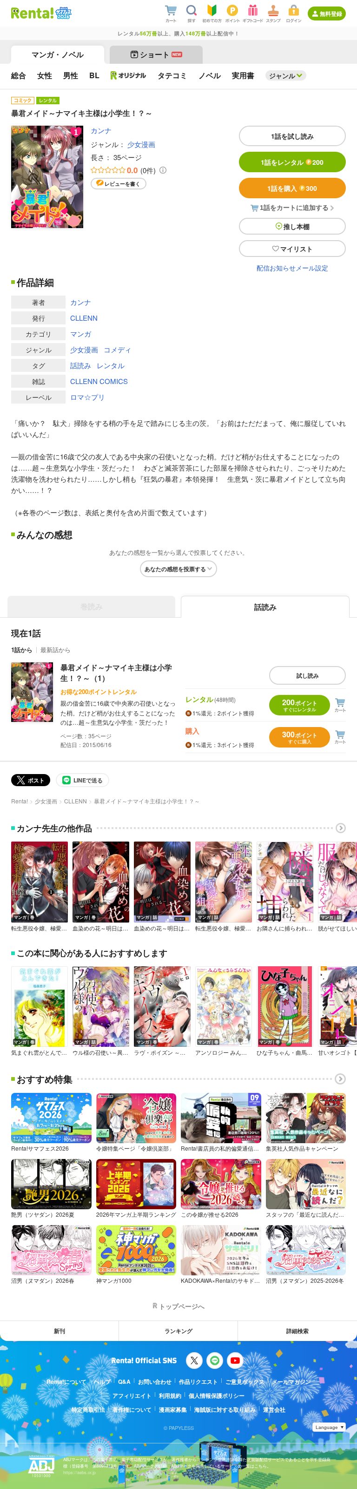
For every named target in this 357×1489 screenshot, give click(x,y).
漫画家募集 (173, 1409)
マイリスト (296, 248)
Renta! (19, 801)
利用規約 (170, 1395)
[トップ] (32, 13)
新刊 (59, 1331)
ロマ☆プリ (87, 397)
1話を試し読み (292, 136)
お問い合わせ (155, 1381)
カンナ (101, 130)
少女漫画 (141, 144)
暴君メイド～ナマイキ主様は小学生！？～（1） (116, 672)
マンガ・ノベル (58, 54)
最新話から (55, 649)
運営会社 (274, 1409)
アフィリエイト (132, 1395)
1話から (22, 649)
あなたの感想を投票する (175, 569)
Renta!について (66, 1381)
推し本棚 (297, 226)
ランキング (178, 1331)
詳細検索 (297, 1331)
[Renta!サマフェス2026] (62, 13)
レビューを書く (122, 183)
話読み (80, 365)
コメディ (118, 349)
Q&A (124, 1381)
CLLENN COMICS (99, 381)
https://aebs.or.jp (79, 1472)
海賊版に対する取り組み (225, 1409)
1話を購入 (292, 188)
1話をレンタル (292, 162)
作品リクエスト (198, 1381)
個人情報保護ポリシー (217, 1395)
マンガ (80, 333)
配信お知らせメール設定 (292, 267)
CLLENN (84, 318)
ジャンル (282, 75)
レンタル (111, 365)
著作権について (132, 1409)
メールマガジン (291, 1381)
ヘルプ (102, 1381)
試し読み (308, 675)
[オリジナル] (128, 75)
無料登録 (331, 13)
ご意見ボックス (244, 1381)
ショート (160, 54)
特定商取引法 (88, 1409)
